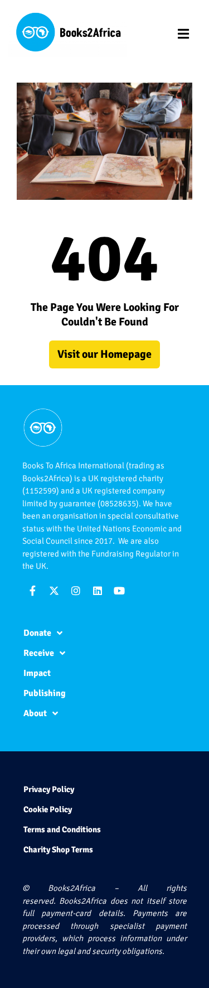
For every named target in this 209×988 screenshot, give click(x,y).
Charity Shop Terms (58, 850)
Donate (37, 633)
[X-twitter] (54, 591)
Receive (38, 653)
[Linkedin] (98, 591)
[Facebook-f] (32, 591)
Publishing (44, 693)
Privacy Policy (48, 789)
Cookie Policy (47, 809)
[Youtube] (119, 591)
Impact (37, 673)
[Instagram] (76, 591)
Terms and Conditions (62, 829)
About (35, 713)
